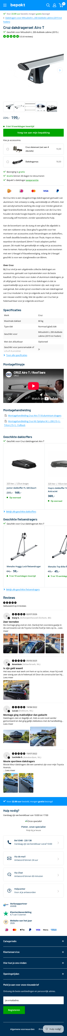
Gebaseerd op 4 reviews (14, 605)
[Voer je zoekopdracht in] (48, 5)
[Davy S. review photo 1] (10, 643)
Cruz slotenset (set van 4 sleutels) (37, 149)
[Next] (60, 70)
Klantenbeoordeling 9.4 (17, 13)
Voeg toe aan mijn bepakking (33, 132)
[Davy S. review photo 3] (53, 643)
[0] (61, 5)
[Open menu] (5, 5)
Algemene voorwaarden (22, 1029)
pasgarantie (32, 180)
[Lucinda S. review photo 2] (26, 783)
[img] (19, 614)
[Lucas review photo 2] (43, 736)
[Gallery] (33, 76)
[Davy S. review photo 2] (32, 643)
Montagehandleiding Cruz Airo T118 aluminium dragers (34, 415)
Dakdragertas (32, 161)
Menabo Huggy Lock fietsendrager (24, 566)
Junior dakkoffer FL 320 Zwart (21, 487)
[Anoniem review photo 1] (16, 690)
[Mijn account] (54, 5)
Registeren (14, 1010)
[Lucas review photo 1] (16, 736)
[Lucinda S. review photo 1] (10, 783)
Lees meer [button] (8, 677)
